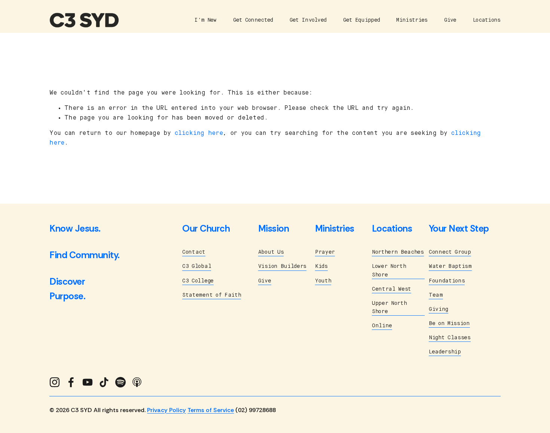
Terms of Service (210, 410)
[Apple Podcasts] (137, 382)
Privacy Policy (166, 410)
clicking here (198, 133)
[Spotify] (120, 382)
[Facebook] (71, 382)
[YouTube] (87, 382)
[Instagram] (54, 382)
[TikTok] (104, 382)
